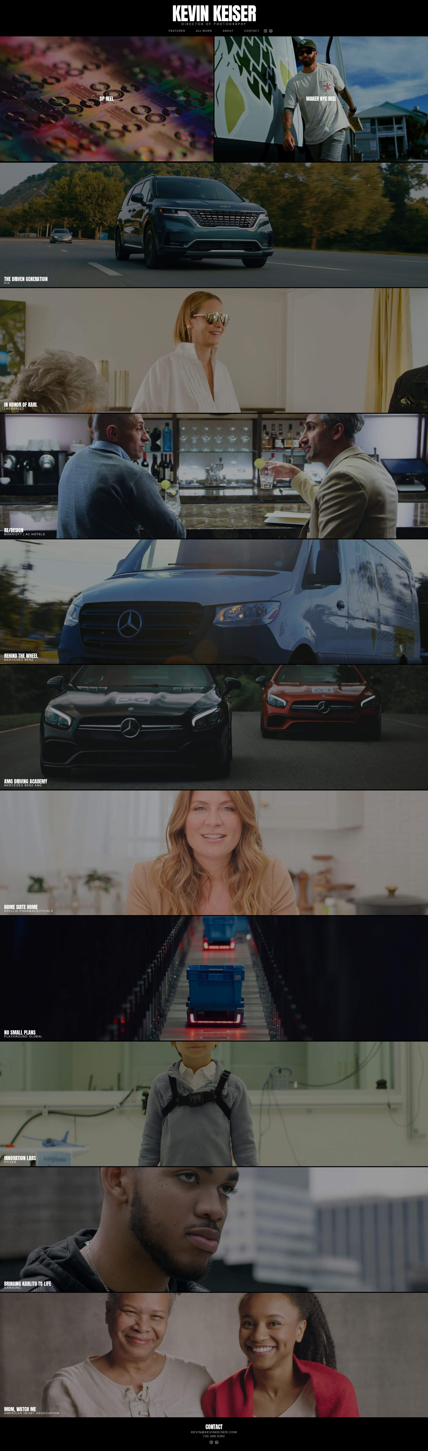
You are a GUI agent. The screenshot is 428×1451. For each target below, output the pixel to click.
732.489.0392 (214, 1436)
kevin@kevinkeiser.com (214, 1432)
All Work (204, 30)
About (228, 30)
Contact (251, 30)
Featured (177, 30)
